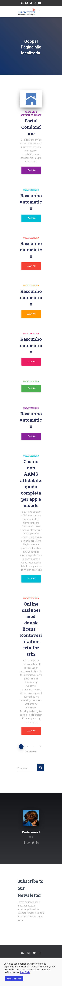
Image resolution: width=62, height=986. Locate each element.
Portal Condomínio (31, 127)
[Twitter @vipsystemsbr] (31, 3)
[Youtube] (39, 3)
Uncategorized (31, 190)
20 (40, 747)
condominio (31, 112)
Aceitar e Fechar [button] (14, 979)
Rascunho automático (31, 202)
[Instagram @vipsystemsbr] (26, 3)
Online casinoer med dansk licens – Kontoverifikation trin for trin (31, 629)
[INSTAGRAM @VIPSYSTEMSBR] (28, 953)
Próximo (30, 751)
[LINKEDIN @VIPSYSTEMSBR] (22, 953)
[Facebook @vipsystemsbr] (35, 3)
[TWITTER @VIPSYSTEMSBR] (34, 953)
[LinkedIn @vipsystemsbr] (22, 3)
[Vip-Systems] (27, 12)
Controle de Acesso (31, 115)
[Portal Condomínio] (31, 98)
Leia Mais (31, 170)
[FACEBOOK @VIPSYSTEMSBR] (40, 953)
